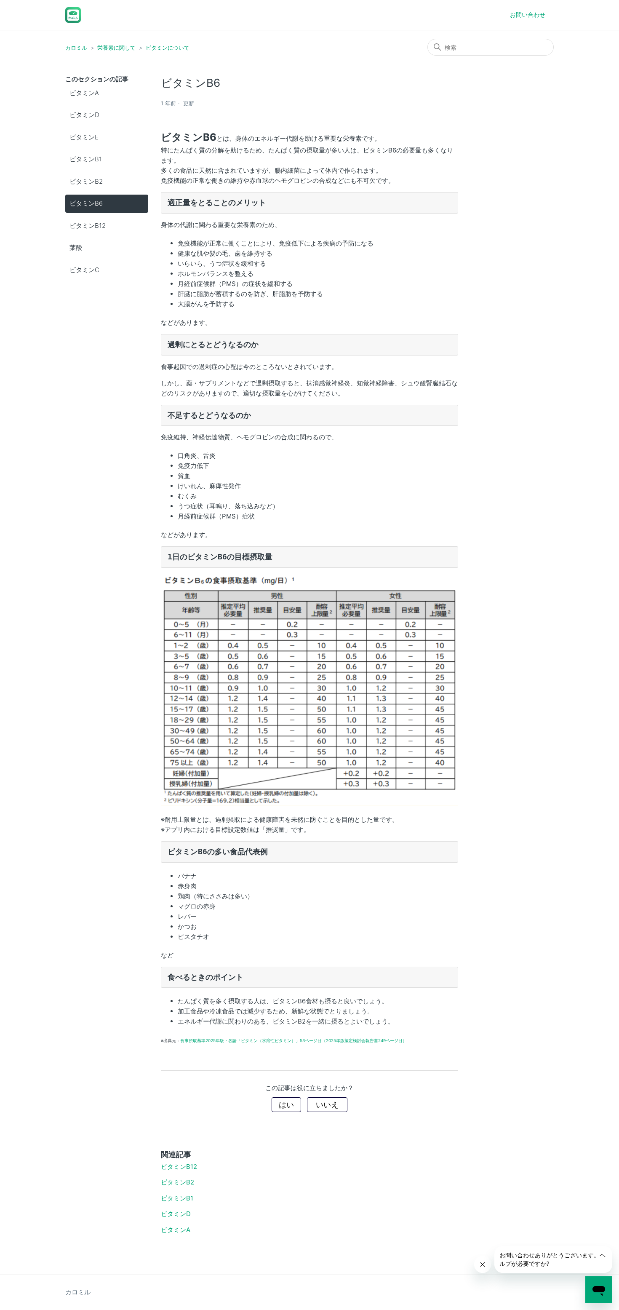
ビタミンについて (167, 47)
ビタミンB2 (86, 181)
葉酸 (75, 247)
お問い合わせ (527, 14)
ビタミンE (84, 137)
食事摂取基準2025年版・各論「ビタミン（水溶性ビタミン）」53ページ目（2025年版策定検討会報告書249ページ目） (293, 1040)
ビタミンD (84, 115)
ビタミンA (84, 93)
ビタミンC (84, 270)
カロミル (76, 47)
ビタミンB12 (87, 226)
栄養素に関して (116, 47)
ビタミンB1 (85, 159)
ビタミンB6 (86, 203)
